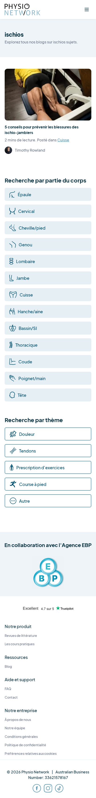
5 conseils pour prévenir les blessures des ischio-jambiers (42, 129)
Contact (11, 697)
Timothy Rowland (30, 150)
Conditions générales (21, 737)
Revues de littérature (21, 636)
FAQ (8, 689)
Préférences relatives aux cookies (31, 754)
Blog (8, 666)
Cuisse (63, 139)
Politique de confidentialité (25, 745)
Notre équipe (15, 728)
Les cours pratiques (19, 644)
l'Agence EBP (75, 545)
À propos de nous (18, 720)
